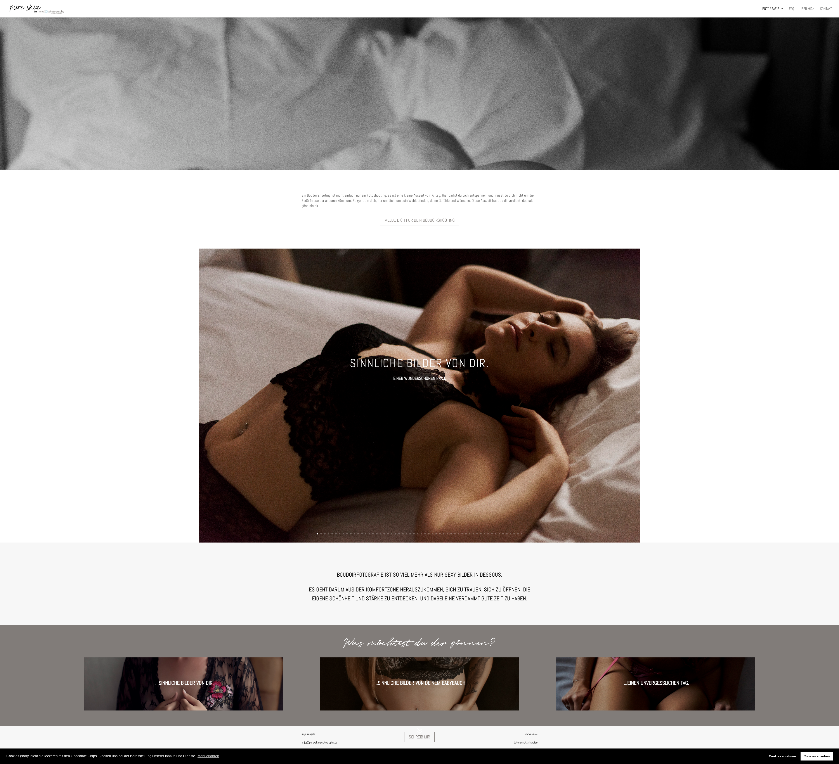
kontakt (826, 9)
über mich (807, 9)
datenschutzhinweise (525, 742)
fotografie (770, 9)
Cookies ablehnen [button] (782, 756)
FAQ (791, 9)
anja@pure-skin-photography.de (319, 742)
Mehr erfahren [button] (208, 756)
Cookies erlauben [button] (817, 756)
